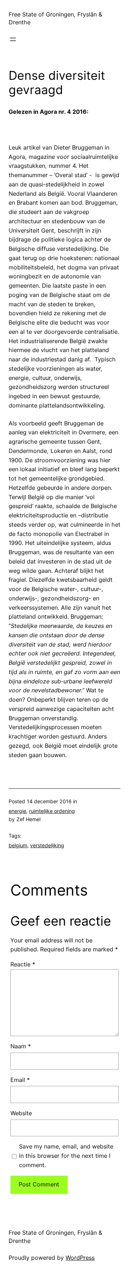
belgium (18, 845)
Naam (20, 1046)
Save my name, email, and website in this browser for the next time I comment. (66, 1156)
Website (21, 1113)
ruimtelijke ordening (52, 811)
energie (17, 811)
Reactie (22, 964)
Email (20, 1079)
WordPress (80, 1257)
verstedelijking (47, 845)
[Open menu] (13, 39)
